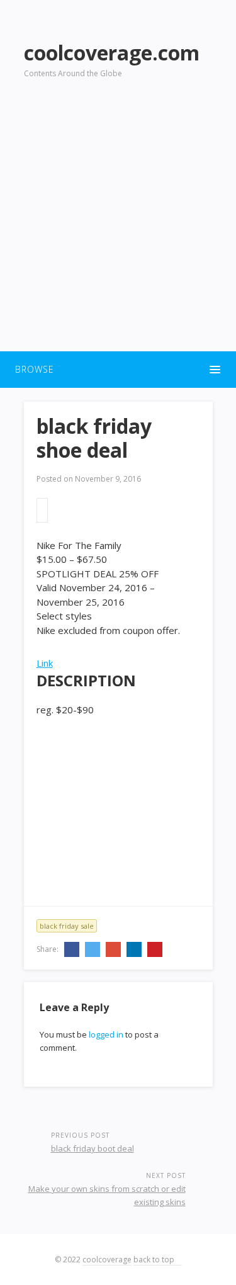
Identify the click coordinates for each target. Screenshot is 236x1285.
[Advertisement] (118, 223)
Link (45, 663)
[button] (118, 369)
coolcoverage (107, 1259)
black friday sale (67, 926)
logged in (106, 1034)
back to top (154, 1259)
